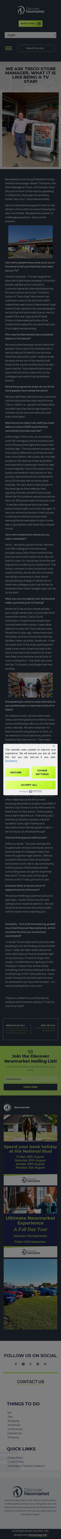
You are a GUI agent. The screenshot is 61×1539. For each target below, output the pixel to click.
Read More (11, 761)
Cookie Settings (42, 772)
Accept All (29, 785)
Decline (15, 772)
